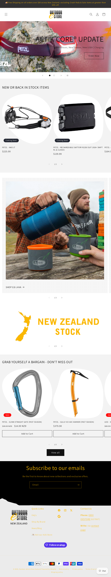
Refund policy (64, 569)
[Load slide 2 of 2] (54, 75)
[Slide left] (49, 164)
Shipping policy (57, 572)
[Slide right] (62, 164)
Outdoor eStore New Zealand (30, 569)
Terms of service (92, 569)
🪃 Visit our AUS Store (42, 534)
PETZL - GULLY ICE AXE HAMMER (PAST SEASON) (73, 422)
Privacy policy (77, 569)
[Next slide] (61, 75)
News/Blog (37, 528)
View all (55, 452)
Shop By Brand (38, 521)
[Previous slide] (42, 75)
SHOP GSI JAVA (13, 287)
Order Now (93, 55)
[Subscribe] (78, 484)
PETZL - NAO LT (8, 147)
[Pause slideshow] (68, 75)
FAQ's (34, 515)
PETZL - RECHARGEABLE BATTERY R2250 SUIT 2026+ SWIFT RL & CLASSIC (78, 148)
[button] (6, 14)
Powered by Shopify (48, 569)
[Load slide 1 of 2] (50, 75)
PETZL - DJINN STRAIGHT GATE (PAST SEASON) (22, 422)
